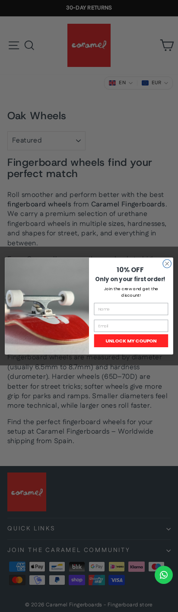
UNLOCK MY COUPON (131, 340)
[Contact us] (164, 575)
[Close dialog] (167, 264)
